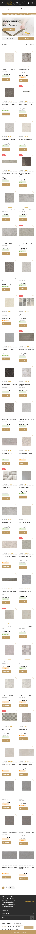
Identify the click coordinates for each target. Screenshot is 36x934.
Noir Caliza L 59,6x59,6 (25, 695)
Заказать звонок (29, 901)
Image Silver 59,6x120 (7, 243)
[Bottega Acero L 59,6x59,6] (9, 198)
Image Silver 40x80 (7, 522)
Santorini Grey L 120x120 (8, 764)
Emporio (27, 240)
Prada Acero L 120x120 (25, 279)
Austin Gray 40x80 (7, 453)
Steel (9, 346)
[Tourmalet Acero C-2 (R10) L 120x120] (26, 786)
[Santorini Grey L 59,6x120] (26, 753)
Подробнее (9, 29)
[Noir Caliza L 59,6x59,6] (26, 684)
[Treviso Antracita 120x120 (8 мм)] (9, 372)
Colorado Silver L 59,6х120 (9, 556)
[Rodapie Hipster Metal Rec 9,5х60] (9, 579)
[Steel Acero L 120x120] (9, 337)
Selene (26, 101)
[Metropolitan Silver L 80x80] (26, 407)
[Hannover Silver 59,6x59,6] (26, 579)
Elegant (27, 66)
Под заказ (23, 80)
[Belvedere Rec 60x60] (26, 650)
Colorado (27, 450)
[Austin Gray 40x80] (9, 442)
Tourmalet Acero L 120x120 (9, 797)
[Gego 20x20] (26, 302)
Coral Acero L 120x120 (8, 662)
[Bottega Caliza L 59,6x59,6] (9, 57)
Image (26, 207)
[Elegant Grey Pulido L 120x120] (26, 57)
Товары (26, 38)
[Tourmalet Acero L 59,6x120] (9, 855)
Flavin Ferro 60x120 (7, 729)
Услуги (4, 917)
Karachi (10, 101)
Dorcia (26, 519)
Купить (6, 79)
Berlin (26, 170)
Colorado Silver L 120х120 (25, 453)
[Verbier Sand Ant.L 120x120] (9, 302)
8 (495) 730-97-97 (8, 896)
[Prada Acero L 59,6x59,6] (9, 127)
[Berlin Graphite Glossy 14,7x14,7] (26, 161)
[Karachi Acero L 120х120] (9, 92)
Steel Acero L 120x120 (8, 349)
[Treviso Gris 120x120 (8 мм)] (9, 407)
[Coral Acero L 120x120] (9, 650)
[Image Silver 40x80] (9, 511)
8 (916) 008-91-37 (8, 906)
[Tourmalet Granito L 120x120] (9, 820)
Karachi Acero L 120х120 (8, 104)
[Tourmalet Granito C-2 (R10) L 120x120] (26, 820)
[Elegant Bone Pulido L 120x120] (26, 372)
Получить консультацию (18, 932)
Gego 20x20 (22, 314)
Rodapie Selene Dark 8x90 (26, 104)
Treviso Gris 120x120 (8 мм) (9, 419)
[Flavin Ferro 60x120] (9, 717)
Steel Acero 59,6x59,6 (24, 487)
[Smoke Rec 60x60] (9, 615)
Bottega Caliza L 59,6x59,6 (9, 69)
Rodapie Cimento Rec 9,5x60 (9, 173)
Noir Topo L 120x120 (24, 729)
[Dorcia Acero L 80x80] (26, 510)
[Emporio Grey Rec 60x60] (26, 544)
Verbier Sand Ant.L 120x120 (9, 314)
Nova (9, 170)
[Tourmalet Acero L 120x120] (9, 786)
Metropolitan (28, 416)
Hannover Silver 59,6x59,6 (25, 591)
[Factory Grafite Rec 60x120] (26, 337)
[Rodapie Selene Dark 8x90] (26, 92)
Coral (9, 659)
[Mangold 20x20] (9, 475)
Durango (27, 623)
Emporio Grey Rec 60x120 (25, 243)
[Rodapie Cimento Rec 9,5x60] (9, 161)
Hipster (10, 588)
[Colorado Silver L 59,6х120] (9, 544)
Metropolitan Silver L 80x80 (26, 419)
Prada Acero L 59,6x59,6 (8, 139)
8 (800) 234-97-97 (8, 898)
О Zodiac (5, 910)
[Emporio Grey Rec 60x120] (26, 232)
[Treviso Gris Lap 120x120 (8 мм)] (9, 267)
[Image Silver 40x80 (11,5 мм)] (26, 198)
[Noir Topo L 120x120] (26, 717)
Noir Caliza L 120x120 (7, 695)
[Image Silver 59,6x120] (9, 232)
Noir (9, 692)
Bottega (10, 66)
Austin (9, 450)
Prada (9, 136)
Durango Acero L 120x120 (25, 626)
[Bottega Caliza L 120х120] (26, 127)
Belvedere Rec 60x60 (24, 662)
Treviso (9, 276)
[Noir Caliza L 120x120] (9, 684)
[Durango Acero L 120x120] (26, 615)
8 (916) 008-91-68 (8, 902)
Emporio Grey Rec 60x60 (25, 556)
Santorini (10, 761)
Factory (27, 311)
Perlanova (27, 659)
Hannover (27, 588)
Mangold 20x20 (6, 487)
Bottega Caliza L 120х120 (25, 139)
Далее (12, 888)
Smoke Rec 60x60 (6, 626)
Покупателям (6, 914)
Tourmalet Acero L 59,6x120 (9, 867)
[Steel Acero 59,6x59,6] (26, 475)
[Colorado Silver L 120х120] (26, 441)
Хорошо (29, 927)
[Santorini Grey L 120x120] (9, 752)
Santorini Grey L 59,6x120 (25, 764)
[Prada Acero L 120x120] (26, 267)
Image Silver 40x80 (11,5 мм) (26, 209)
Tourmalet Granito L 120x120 (9, 832)
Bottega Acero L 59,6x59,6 (9, 209)
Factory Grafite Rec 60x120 (26, 349)
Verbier (9, 311)
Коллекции (10, 38)
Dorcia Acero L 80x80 (24, 522)
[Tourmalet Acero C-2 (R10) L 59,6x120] (26, 855)
